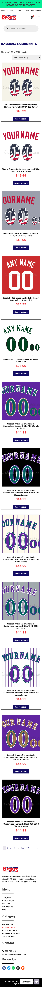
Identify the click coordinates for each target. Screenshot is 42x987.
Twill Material (9, 936)
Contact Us (7, 907)
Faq (4, 910)
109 (22, 848)
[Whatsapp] (13, 968)
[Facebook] (4, 968)
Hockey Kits (7, 925)
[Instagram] (18, 968)
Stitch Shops (8, 901)
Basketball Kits (9, 930)
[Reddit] (22, 968)
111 (33, 848)
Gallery (6, 904)
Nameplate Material (11, 933)
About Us (6, 898)
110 (28, 848)
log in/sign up (33, 10)
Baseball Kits (8, 927)
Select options (21, 119)
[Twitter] (8, 968)
